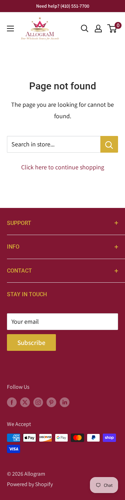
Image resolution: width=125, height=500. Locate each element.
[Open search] (85, 28)
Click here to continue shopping (62, 167)
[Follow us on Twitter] (25, 402)
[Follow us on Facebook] (12, 402)
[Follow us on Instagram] (38, 402)
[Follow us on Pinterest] (51, 402)
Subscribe (31, 342)
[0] (112, 28)
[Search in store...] (109, 144)
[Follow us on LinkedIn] (64, 402)
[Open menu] (10, 28)
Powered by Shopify (30, 484)
